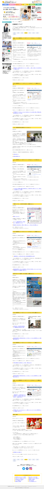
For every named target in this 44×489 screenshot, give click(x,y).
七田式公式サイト (16, 154)
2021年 (34, 459)
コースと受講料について (18, 480)
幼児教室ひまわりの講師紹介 (19, 479)
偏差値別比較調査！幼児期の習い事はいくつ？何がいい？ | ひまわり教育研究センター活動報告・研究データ (27, 339)
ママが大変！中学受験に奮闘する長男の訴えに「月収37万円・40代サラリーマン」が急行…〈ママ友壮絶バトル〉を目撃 (27, 189)
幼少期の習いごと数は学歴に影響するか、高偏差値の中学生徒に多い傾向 (19, 327)
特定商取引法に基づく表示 (11, 486)
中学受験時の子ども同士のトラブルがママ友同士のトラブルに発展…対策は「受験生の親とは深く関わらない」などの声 (27, 113)
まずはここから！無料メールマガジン (20, 478)
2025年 (18, 459)
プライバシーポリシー (17, 486)
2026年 (14, 459)
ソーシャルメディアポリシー (24, 486)
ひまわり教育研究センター (33, 481)
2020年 (37, 459)
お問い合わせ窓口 (31, 480)
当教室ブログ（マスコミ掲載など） (34, 478)
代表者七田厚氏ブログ (16, 156)
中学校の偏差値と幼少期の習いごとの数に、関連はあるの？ (22, 362)
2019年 (14, 34)
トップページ (16, 21)
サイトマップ (34, 486)
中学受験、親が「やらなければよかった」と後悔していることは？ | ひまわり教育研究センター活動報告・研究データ (27, 411)
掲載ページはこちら (16, 216)
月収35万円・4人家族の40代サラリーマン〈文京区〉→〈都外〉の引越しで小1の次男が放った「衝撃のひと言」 (27, 68)
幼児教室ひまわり (22, 487)
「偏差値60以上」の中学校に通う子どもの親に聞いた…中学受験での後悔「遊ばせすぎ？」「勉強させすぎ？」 (19, 396)
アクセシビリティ (30, 486)
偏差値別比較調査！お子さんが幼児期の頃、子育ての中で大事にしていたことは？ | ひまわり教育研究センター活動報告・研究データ (27, 270)
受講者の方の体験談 (18, 481)
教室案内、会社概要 (32, 479)
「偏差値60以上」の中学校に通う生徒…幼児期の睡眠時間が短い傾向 (24, 256)
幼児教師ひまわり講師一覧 (17, 452)
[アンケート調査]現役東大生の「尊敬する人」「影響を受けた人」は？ (19, 222)
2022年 (30, 459)
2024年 (22, 459)
